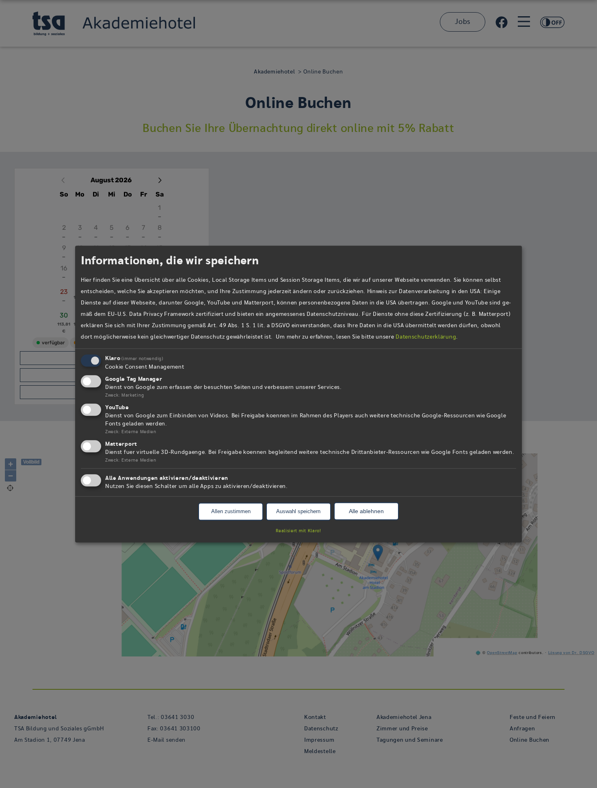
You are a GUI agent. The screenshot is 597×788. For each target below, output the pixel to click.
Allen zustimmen (231, 512)
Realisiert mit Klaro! (298, 531)
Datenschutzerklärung (426, 337)
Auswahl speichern (298, 512)
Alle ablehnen (366, 511)
